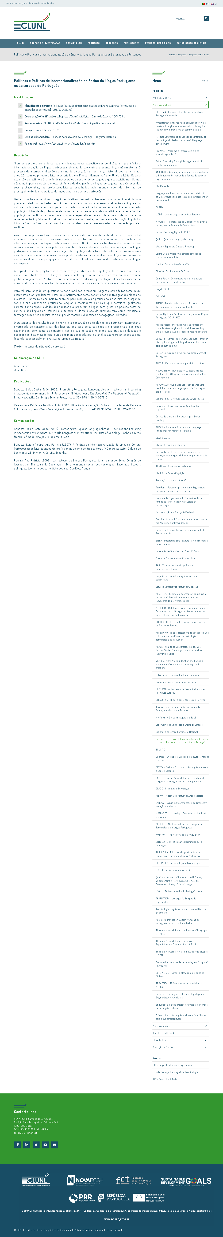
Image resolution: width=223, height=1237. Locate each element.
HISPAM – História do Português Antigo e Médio (179, 795)
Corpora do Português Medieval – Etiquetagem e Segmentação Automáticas (180, 996)
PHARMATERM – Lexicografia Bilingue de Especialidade (176, 900)
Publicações (131, 43)
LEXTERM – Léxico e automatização (173, 870)
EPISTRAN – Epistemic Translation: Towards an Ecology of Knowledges (179, 113)
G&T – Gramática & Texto (165, 1079)
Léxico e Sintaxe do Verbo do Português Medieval (180, 891)
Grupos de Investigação (45, 43)
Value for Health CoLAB (164, 1033)
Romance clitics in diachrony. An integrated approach (178, 407)
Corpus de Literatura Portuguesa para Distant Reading (178, 418)
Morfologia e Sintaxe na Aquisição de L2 (176, 717)
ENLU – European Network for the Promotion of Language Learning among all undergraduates (180, 779)
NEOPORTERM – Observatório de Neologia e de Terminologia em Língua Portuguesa (179, 826)
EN (216, 3)
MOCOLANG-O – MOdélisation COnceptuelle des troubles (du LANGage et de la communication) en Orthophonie (181, 374)
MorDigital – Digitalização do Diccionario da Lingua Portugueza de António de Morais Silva (181, 223)
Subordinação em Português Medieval (175, 512)
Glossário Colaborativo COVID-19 (172, 271)
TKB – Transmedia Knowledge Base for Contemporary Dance (175, 567)
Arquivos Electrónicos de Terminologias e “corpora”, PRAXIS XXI (182, 964)
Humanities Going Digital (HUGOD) (173, 232)
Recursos (112, 43)
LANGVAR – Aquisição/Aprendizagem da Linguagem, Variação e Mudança (181, 804)
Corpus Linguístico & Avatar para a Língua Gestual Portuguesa (181, 354)
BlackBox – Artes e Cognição (170, 473)
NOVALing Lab (74, 43)
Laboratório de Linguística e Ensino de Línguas (179, 724)
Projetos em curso (161, 97)
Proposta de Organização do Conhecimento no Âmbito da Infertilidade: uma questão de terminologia (179, 502)
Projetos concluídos (199, 54)
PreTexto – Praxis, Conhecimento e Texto (176, 682)
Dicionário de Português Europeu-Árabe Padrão (180, 398)
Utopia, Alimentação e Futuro (170, 444)
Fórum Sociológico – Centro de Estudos (90, 116)
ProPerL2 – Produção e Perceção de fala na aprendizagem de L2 (177, 152)
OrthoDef (160, 296)
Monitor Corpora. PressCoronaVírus (173, 264)
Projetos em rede (161, 1025)
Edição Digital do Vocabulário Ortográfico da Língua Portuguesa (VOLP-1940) (182, 316)
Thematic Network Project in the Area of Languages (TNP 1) (182, 953)
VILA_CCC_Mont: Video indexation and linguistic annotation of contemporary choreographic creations (179, 664)
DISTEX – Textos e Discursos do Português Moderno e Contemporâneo (182, 769)
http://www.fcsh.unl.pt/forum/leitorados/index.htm (67, 143)
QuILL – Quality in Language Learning (174, 239)
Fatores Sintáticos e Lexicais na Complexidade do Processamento (180, 531)
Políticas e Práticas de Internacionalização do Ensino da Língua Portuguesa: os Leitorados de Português (182, 740)
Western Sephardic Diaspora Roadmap (175, 246)
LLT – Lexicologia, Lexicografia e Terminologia (175, 1072)
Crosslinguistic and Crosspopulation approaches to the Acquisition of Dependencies (181, 521)
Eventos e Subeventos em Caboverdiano (176, 558)
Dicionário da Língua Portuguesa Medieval (177, 731)
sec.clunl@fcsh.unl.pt (25, 1132)
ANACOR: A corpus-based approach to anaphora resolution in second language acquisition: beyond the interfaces (181, 388)
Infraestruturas (160, 1040)
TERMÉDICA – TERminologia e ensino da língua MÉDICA (179, 985)
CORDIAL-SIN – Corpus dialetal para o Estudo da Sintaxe (180, 974)
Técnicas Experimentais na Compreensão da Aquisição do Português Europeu (178, 708)
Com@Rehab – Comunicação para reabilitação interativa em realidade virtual (179, 280)
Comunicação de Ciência (191, 43)
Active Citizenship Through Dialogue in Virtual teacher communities (179, 163)
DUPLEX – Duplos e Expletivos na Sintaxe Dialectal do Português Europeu (181, 624)
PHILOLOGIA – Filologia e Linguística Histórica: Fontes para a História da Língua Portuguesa (179, 854)
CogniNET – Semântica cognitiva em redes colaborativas (177, 578)
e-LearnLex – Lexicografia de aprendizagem (178, 674)
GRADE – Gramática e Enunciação (173, 788)
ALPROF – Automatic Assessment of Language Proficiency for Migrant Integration (178, 429)
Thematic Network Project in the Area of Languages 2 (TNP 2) (182, 932)
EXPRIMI (160, 207)
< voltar (205, 80)
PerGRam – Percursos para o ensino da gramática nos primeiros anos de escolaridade (181, 489)
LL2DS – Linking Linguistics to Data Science (178, 214)
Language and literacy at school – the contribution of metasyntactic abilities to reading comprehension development (182, 197)
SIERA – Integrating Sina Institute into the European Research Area (182, 542)
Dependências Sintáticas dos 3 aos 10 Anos (177, 551)
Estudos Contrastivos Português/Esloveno (177, 586)
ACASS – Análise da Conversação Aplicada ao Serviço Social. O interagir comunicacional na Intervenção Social (179, 650)
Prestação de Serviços (163, 1047)
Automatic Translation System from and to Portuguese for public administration (177, 921)
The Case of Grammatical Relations (173, 466)
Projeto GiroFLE (164, 289)
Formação (94, 43)
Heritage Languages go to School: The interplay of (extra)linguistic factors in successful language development (181, 140)
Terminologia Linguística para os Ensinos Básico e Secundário (181, 911)
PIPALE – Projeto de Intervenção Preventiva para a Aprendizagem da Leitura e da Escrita (181, 305)
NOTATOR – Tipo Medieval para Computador (178, 834)
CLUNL (32, 22)
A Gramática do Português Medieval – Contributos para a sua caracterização (181, 1017)
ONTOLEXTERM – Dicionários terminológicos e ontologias (179, 843)
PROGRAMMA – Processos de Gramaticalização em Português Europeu (181, 691)
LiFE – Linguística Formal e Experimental (172, 1065)
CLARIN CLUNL (163, 437)
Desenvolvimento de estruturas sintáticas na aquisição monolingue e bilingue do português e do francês (181, 455)
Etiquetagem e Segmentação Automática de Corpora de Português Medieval (182, 1006)
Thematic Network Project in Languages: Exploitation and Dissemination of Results (177, 942)
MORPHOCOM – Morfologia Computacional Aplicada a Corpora (181, 815)
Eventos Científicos (158, 43)
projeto (59, 346)
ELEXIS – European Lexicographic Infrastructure (180, 363)
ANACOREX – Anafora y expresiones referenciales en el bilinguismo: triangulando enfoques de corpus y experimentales (182, 175)
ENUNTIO (160, 749)
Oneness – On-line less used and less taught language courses (182, 758)
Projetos (182, 54)
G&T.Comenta (162, 186)
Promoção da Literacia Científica (172, 480)
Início (172, 54)
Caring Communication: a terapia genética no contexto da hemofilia (178, 255)
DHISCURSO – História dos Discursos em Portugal (181, 699)
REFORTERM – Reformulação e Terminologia (178, 862)
